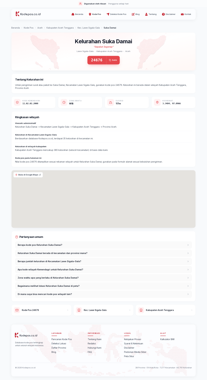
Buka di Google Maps (28, 175)
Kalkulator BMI (167, 339)
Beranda (15, 27)
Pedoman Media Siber (135, 352)
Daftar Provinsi (59, 347)
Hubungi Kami (94, 347)
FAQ (90, 352)
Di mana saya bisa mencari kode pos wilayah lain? (45, 294)
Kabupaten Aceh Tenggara (60, 27)
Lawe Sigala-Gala (85, 51)
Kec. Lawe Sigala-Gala (89, 27)
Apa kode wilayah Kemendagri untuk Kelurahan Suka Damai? (50, 269)
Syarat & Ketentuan (133, 343)
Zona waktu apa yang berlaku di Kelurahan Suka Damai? (48, 277)
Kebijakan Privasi (132, 339)
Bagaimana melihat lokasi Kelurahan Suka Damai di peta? (48, 286)
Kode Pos (28, 27)
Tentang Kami (94, 339)
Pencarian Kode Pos (62, 339)
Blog (54, 352)
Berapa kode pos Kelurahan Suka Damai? (40, 245)
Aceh (40, 27)
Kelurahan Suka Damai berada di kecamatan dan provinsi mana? (52, 253)
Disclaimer (129, 347)
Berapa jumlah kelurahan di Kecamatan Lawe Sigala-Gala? (49, 261)
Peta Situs (129, 356)
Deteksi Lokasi (59, 343)
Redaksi (92, 343)
